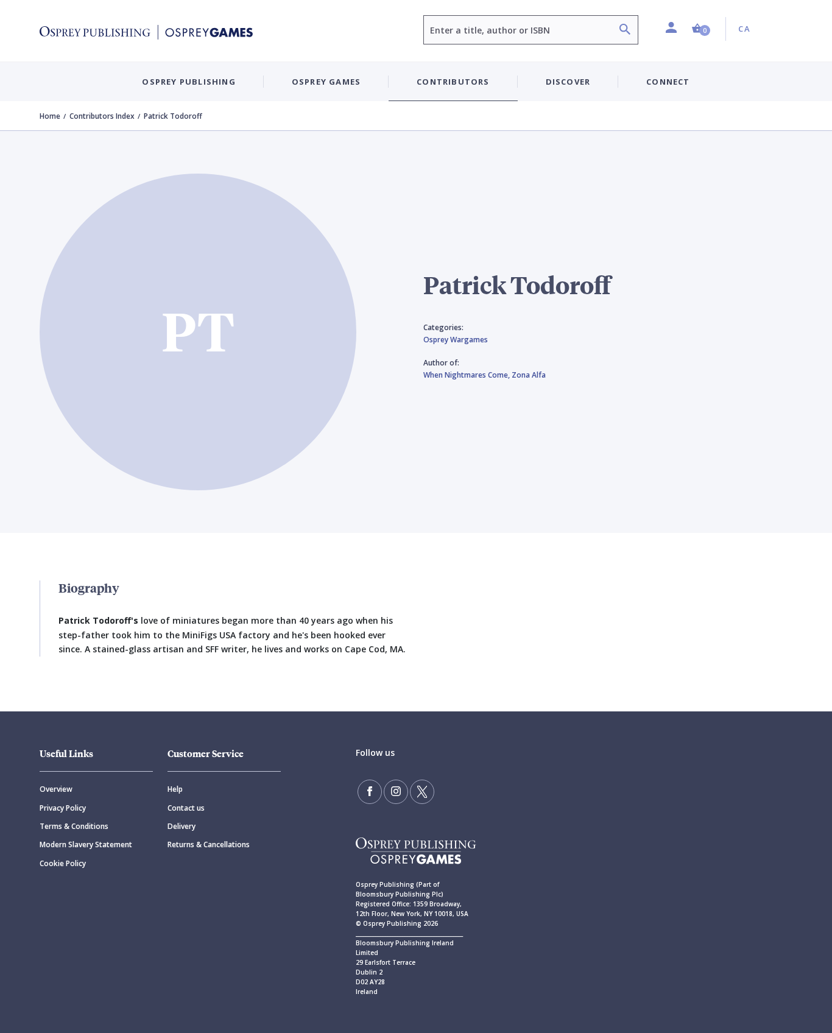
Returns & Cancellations (208, 844)
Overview (56, 789)
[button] (701, 29)
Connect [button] (667, 81)
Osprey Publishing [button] (188, 81)
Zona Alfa (529, 375)
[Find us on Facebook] (370, 792)
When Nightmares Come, (467, 375)
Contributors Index (102, 116)
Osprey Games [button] (326, 81)
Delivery (181, 826)
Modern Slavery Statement (86, 844)
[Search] (625, 31)
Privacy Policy (63, 808)
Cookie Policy (63, 863)
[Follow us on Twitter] (422, 792)
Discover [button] (568, 81)
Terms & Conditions (74, 826)
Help (175, 789)
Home (50, 116)
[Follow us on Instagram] (396, 792)
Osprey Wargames (455, 339)
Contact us (186, 808)
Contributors (453, 81)
